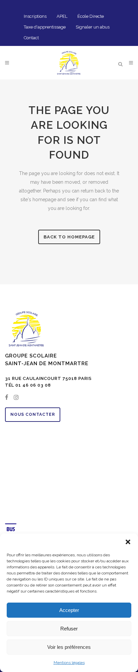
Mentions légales (69, 662)
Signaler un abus (93, 27)
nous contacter (32, 414)
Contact (31, 37)
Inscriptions (35, 16)
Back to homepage (69, 236)
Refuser (69, 628)
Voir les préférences (69, 647)
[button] (128, 542)
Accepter (69, 610)
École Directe (90, 16)
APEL (62, 16)
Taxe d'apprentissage (45, 27)
